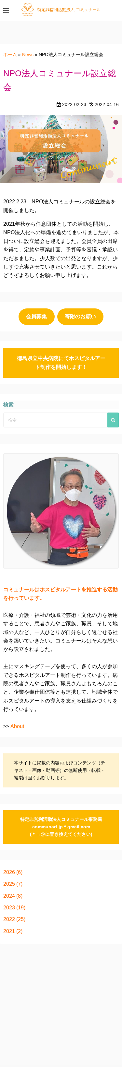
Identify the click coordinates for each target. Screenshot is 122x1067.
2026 (9, 872)
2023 (9, 907)
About (17, 726)
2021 (9, 931)
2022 (9, 919)
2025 (9, 884)
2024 (9, 896)
